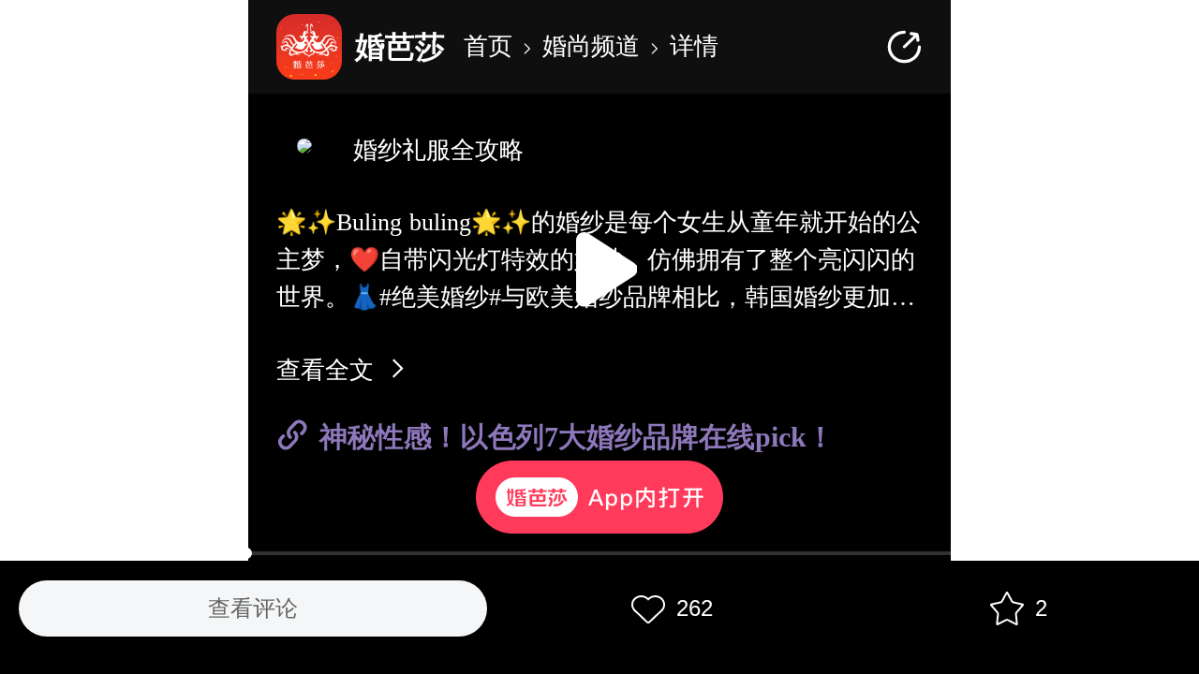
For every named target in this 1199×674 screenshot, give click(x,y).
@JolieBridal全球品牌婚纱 (360, 470)
